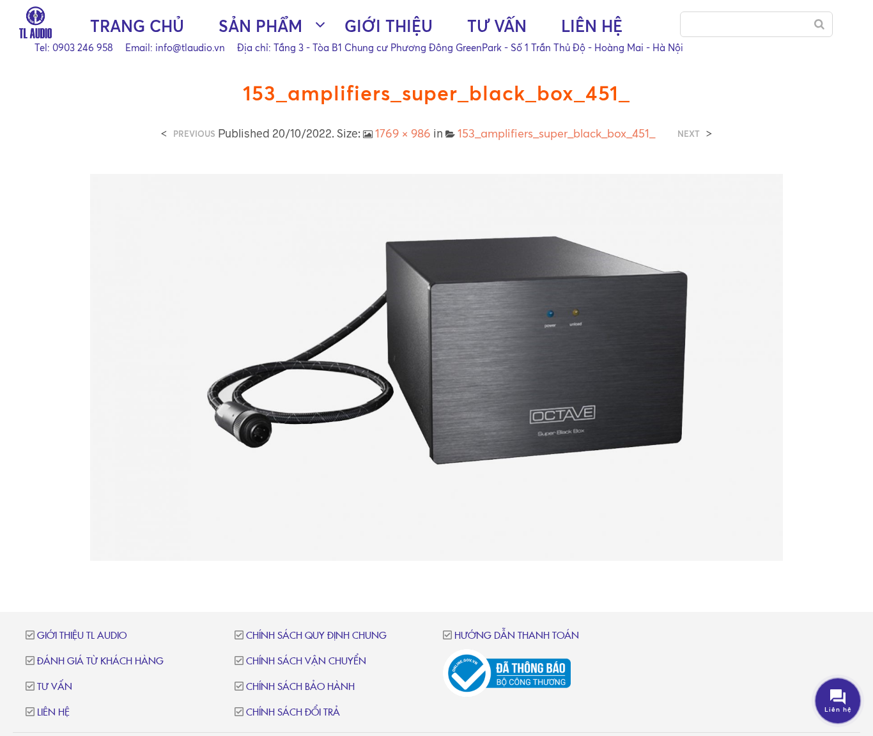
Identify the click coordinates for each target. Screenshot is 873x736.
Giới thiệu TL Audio (82, 635)
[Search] (819, 24)
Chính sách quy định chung (316, 635)
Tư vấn (497, 26)
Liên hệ (591, 26)
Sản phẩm (260, 26)
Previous (194, 134)
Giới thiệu (388, 26)
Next (688, 134)
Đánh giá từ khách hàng (100, 661)
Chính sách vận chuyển (306, 661)
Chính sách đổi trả (293, 712)
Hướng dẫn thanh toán (516, 635)
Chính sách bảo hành (300, 687)
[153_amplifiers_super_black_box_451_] (437, 365)
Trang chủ (137, 26)
